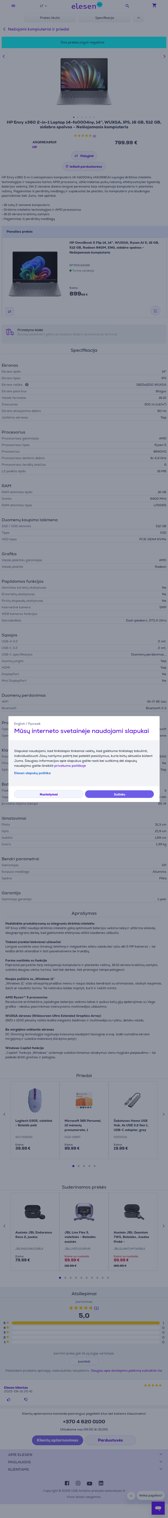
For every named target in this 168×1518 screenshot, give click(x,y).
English (19, 724)
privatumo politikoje (70, 765)
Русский (34, 724)
